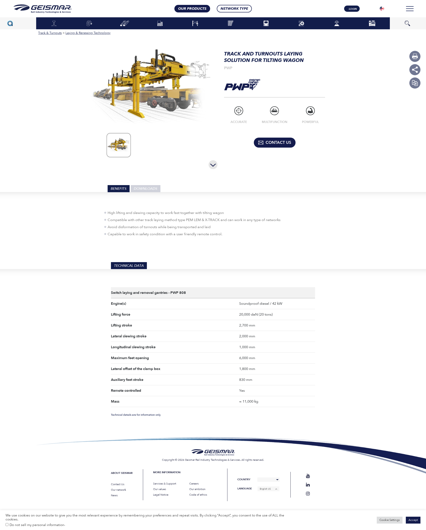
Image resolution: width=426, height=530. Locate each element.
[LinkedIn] (308, 485)
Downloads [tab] (145, 188)
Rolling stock (266, 23)
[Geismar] (37, 8)
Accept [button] (413, 520)
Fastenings (89, 23)
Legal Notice (160, 494)
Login (353, 9)
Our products (192, 8)
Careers (194, 483)
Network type (234, 8)
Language (244, 488)
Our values (159, 489)
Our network (118, 490)
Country (243, 479)
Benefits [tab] (118, 188)
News (114, 495)
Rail (53, 23)
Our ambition (197, 489)
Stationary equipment (372, 23)
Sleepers (124, 23)
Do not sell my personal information (37, 525)
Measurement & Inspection (336, 23)
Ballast (160, 23)
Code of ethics (198, 494)
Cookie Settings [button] (389, 520)
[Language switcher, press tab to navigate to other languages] (381, 8)
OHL (195, 23)
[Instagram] (308, 494)
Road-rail (301, 23)
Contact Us (117, 484)
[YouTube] (308, 476)
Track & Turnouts (231, 23)
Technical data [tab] (129, 265)
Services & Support (164, 483)
